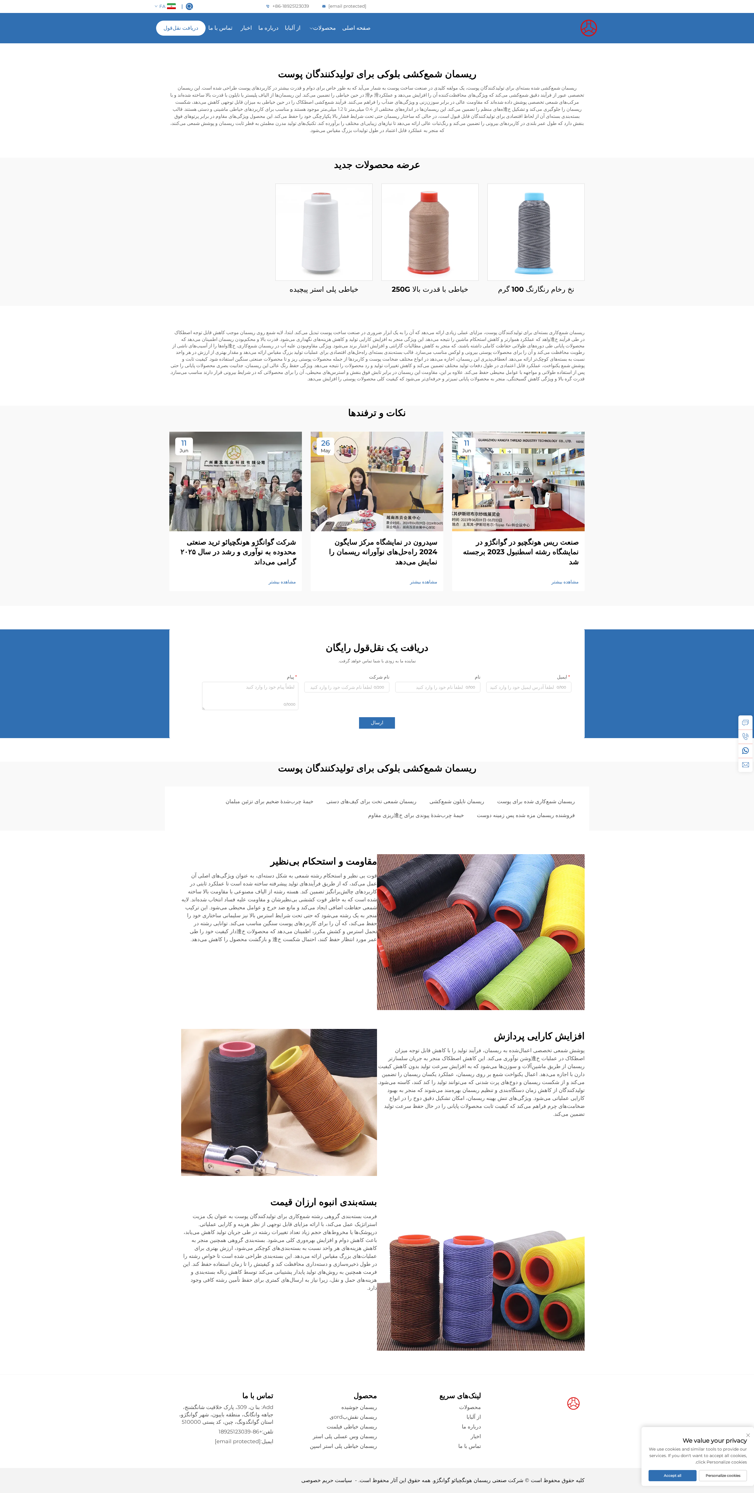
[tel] (745, 737)
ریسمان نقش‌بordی (353, 1417)
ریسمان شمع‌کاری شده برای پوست (536, 801)
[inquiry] (745, 722)
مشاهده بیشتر (565, 582)
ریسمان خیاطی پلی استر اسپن (343, 1446)
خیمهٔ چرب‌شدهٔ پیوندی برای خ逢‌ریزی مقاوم (416, 815)
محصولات (324, 27)
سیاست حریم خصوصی (326, 1480)
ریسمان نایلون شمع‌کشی (456, 801)
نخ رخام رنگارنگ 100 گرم (536, 289)
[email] (745, 765)
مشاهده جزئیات (536, 232)
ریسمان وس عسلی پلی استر (345, 1436)
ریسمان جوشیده (359, 1407)
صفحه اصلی (356, 27)
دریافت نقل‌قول (180, 28)
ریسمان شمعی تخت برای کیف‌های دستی (371, 801)
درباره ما (268, 27)
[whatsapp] (745, 751)
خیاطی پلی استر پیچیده (324, 289)
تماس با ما (220, 27)
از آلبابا (292, 27)
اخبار (246, 27)
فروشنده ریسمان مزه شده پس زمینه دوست (526, 815)
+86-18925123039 (290, 6)
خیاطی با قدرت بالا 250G (430, 289)
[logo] (569, 28)
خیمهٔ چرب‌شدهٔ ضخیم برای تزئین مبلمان (269, 801)
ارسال (377, 722)
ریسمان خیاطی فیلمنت (352, 1426)
